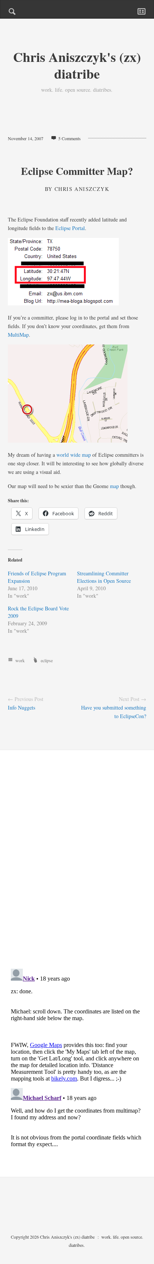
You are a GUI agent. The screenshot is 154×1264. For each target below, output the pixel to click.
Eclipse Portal (70, 228)
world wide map (73, 454)
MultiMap (18, 334)
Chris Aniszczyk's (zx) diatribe (77, 65)
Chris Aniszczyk (82, 188)
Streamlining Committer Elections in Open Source (104, 577)
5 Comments (69, 138)
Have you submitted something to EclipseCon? (113, 712)
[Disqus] (77, 866)
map (114, 486)
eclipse (47, 660)
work (20, 660)
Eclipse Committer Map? (77, 171)
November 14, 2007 (25, 138)
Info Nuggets (21, 707)
